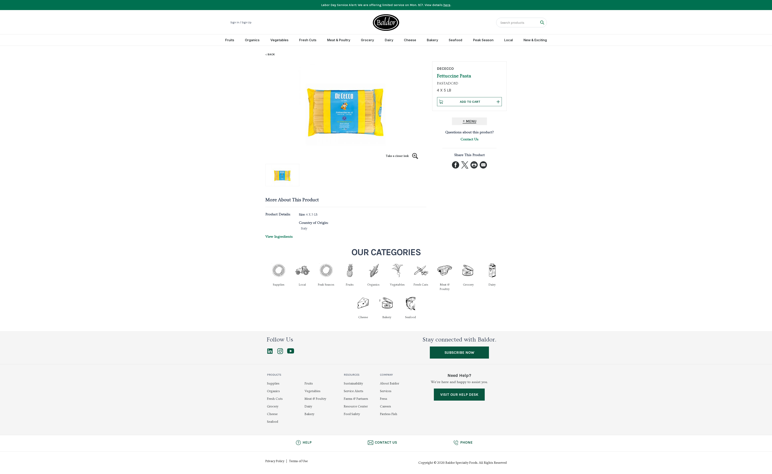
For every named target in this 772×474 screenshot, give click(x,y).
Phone (466, 442)
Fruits (229, 40)
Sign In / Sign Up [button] (241, 22)
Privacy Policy (274, 461)
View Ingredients (279, 236)
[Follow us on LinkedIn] (269, 353)
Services (385, 391)
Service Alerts (353, 391)
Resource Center (356, 406)
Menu (471, 121)
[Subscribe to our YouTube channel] (290, 352)
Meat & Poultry (338, 40)
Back (271, 54)
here (446, 5)
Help (307, 442)
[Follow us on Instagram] (280, 353)
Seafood (455, 40)
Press (383, 399)
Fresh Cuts (307, 40)
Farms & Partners (356, 399)
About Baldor (389, 383)
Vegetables (279, 40)
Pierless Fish (388, 414)
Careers (385, 406)
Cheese (410, 40)
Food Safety (352, 414)
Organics (252, 40)
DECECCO (445, 68)
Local (508, 40)
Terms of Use (298, 461)
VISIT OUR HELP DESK (459, 394)
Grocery (367, 40)
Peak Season (483, 40)
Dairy (389, 40)
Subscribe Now (459, 352)
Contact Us (469, 139)
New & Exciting (535, 40)
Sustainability (353, 383)
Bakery (432, 40)
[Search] (542, 22)
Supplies (273, 383)
